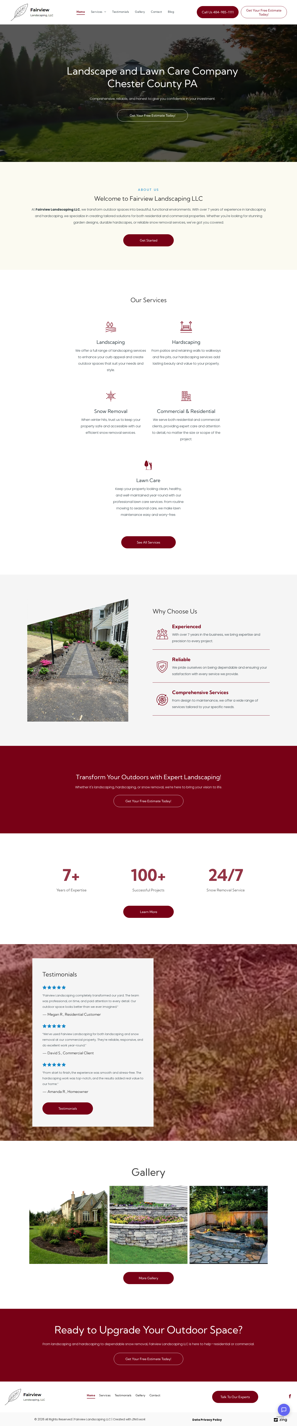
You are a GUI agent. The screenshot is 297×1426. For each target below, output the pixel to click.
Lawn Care (148, 480)
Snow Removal (110, 411)
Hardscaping (186, 342)
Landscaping (111, 342)
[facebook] (290, 1396)
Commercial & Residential (186, 411)
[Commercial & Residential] (186, 401)
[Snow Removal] (111, 401)
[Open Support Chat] (284, 1410)
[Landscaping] (111, 332)
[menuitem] (81, 12)
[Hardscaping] (186, 332)
